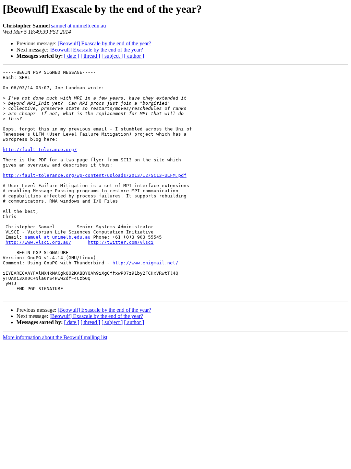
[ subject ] (112, 56)
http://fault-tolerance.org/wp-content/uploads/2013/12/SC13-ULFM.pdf (94, 175)
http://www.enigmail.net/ (145, 262)
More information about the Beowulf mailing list (55, 337)
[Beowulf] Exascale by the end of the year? (104, 43)
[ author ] (134, 56)
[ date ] (71, 56)
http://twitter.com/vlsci (121, 242)
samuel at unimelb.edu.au (78, 25)
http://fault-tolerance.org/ (40, 149)
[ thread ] (90, 56)
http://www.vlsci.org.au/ (38, 242)
